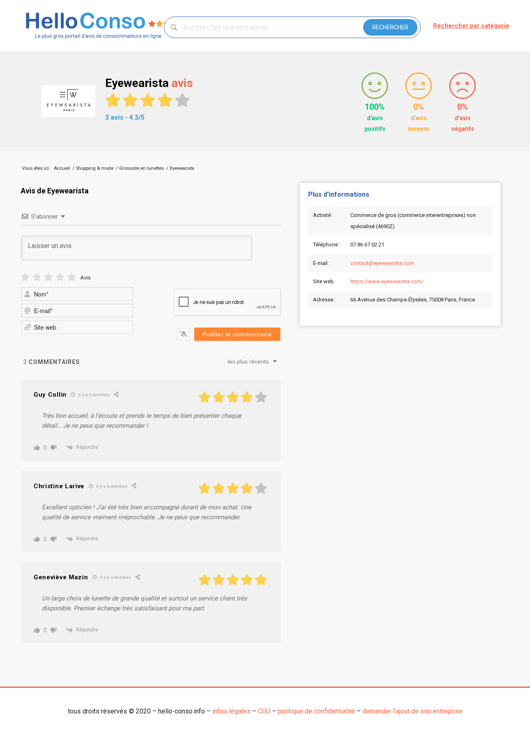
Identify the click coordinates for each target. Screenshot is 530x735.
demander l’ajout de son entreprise (412, 711)
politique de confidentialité (316, 711)
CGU (264, 711)
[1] (25, 277)
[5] (71, 277)
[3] (48, 277)
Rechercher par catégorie (471, 25)
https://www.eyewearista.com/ (387, 281)
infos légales (231, 711)
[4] (60, 277)
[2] (37, 277)
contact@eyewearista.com (382, 263)
